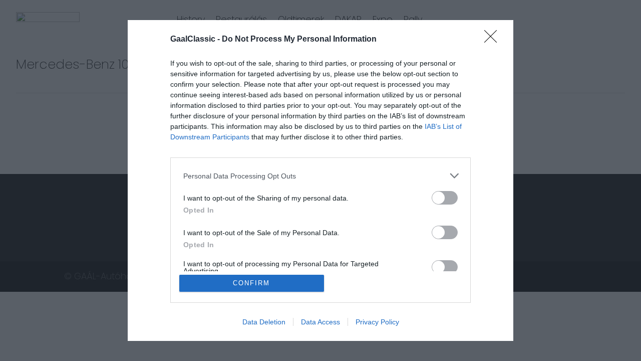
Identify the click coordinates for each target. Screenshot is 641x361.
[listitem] (320, 175)
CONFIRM (251, 283)
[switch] (445, 198)
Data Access (320, 322)
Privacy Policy (377, 322)
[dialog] (320, 180)
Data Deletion (263, 322)
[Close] (493, 39)
